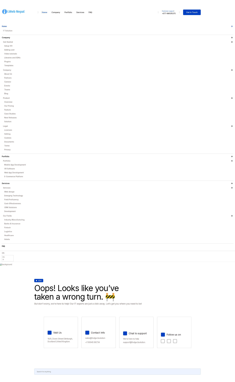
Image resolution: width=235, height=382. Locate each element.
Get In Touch (192, 12)
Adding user (9, 50)
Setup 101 (8, 46)
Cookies (7, 138)
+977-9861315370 (169, 13)
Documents (9, 142)
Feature (7, 110)
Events (7, 86)
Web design (9, 192)
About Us (8, 74)
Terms (7, 146)
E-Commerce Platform (13, 176)
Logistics (8, 231)
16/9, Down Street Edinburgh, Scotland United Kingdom (60, 340)
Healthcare (9, 235)
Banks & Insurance (12, 224)
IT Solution (7, 31)
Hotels (7, 239)
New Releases (10, 118)
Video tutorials (10, 54)
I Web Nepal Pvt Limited (192, 4)
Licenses (8, 130)
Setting (7, 134)
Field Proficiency (11, 199)
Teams (7, 90)
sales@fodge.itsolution (95, 338)
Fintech (7, 228)
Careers (7, 82)
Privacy (7, 150)
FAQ (3, 246)
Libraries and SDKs (12, 58)
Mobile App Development (15, 165)
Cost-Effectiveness (12, 203)
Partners (8, 78)
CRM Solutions (10, 207)
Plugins (7, 61)
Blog (6, 93)
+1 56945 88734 (92, 342)
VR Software (9, 169)
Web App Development (14, 173)
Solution (7, 121)
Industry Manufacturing (14, 220)
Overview (8, 102)
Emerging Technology (13, 196)
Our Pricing (9, 106)
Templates (8, 65)
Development (10, 211)
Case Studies (10, 114)
